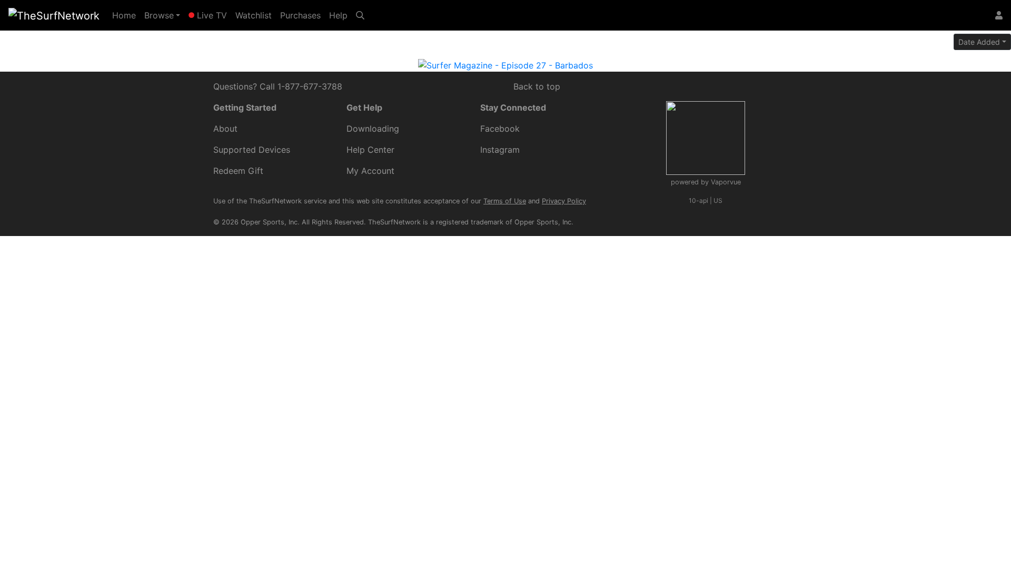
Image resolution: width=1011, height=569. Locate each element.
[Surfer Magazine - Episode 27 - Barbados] (505, 64)
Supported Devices (251, 149)
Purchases (300, 15)
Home (126, 15)
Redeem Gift (238, 170)
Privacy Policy (564, 201)
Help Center (370, 149)
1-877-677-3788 (309, 86)
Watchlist (253, 15)
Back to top (536, 86)
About (225, 128)
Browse (159, 15)
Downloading (372, 128)
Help (338, 15)
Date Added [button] (979, 41)
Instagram (500, 149)
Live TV (210, 15)
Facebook (500, 128)
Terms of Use (504, 201)
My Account (370, 170)
